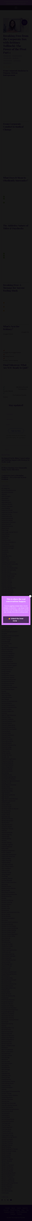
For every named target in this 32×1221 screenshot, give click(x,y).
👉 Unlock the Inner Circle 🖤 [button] (16, 619)
